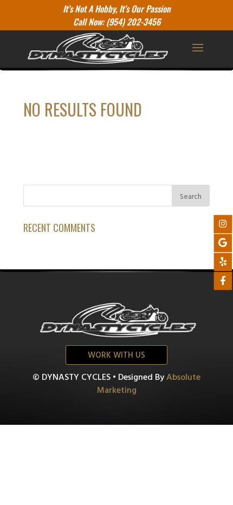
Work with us (116, 355)
